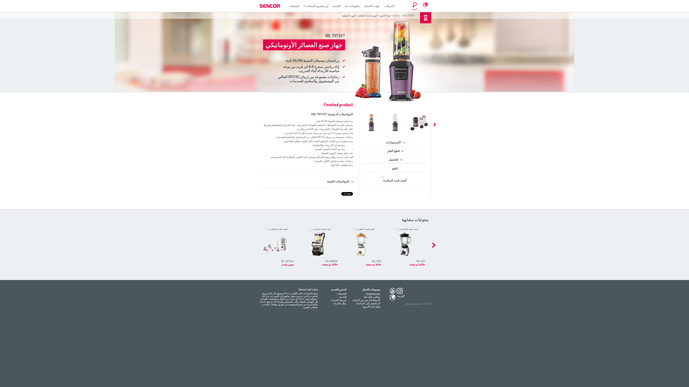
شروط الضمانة (338, 300)
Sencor (396, 15)
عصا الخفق (385, 15)
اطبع (395, 168)
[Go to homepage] (270, 6)
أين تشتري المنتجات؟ (316, 6)
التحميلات (341, 293)
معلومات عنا (352, 6)
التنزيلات (389, 6)
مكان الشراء (340, 303)
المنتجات (294, 6)
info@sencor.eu (373, 293)
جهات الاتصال (372, 6)
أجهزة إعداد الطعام (368, 15)
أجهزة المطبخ (349, 15)
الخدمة (337, 6)
